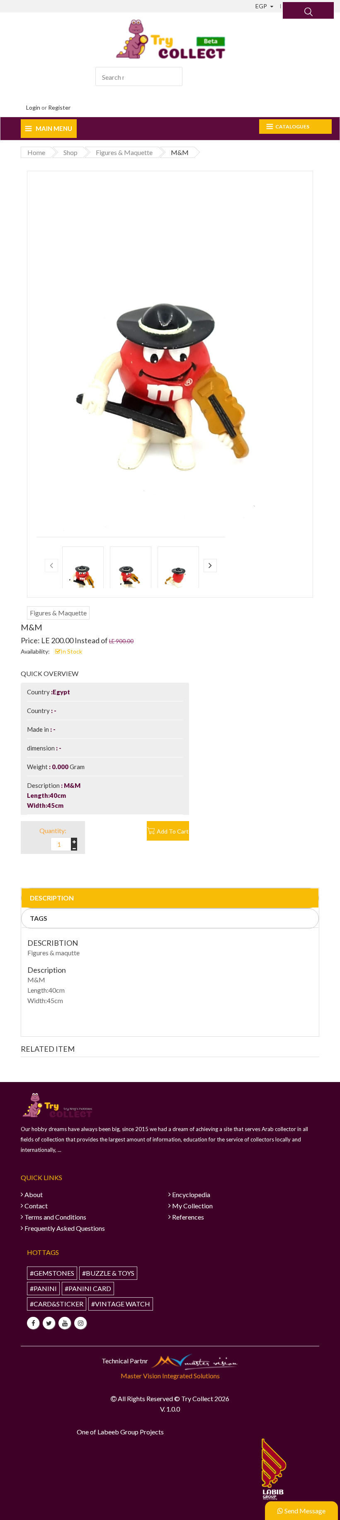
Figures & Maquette (58, 613)
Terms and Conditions (55, 1217)
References (188, 1217)
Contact (36, 1206)
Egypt (61, 692)
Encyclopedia (191, 1194)
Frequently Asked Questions (64, 1228)
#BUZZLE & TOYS (108, 1273)
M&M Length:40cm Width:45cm (53, 795)
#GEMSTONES (52, 1273)
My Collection (192, 1206)
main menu (54, 128)
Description (52, 898)
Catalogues (292, 126)
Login (33, 107)
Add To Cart (173, 831)
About (33, 1194)
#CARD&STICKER (56, 1304)
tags (38, 918)
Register (59, 107)
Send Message (304, 1511)
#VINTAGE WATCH (120, 1304)
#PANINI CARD (88, 1288)
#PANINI (43, 1288)
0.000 (60, 766)
